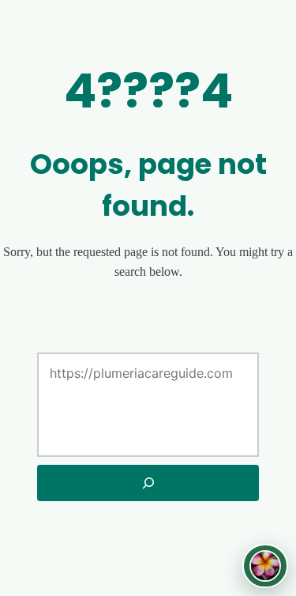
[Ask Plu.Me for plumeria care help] (265, 566)
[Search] (148, 483)
